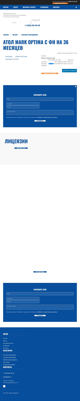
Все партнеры (40, 271)
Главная (6, 35)
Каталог (6, 7)
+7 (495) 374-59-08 (72, 1)
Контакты (56, 7)
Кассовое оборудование (29, 35)
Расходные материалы (9, 364)
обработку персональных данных (47, 117)
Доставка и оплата (29, 7)
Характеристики (21, 56)
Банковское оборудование (10, 359)
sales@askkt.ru (7, 377)
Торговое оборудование (9, 357)
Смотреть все (21, 148)
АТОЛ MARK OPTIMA (54, 60)
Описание (8, 56)
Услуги (15, 7)
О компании (44, 7)
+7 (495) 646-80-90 (32, 25)
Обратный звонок (60, 3)
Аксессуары (6, 362)
